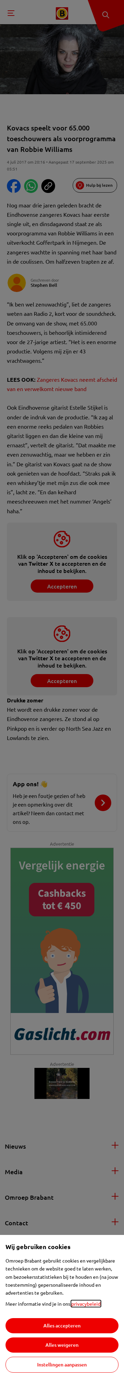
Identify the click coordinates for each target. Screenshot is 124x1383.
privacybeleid (86, 1304)
